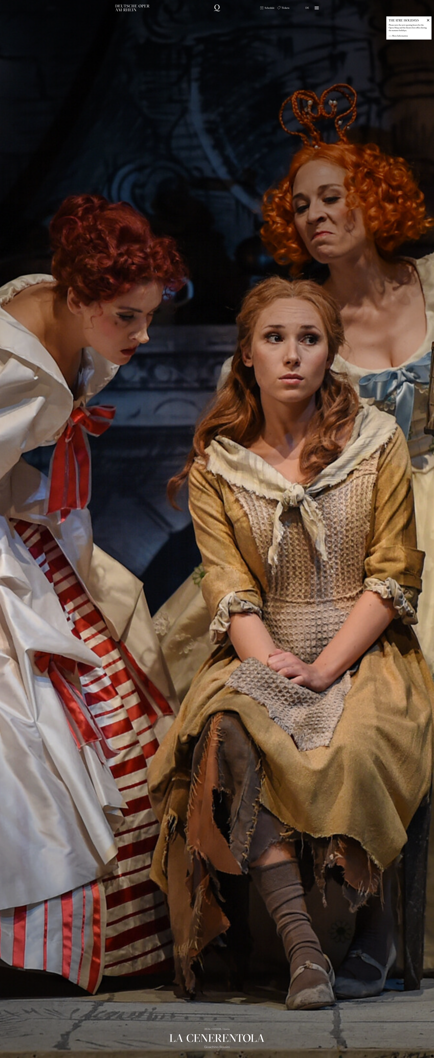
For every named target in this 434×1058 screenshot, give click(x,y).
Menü (317, 8)
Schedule (270, 7)
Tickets (285, 7)
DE (307, 7)
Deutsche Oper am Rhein (132, 8)
